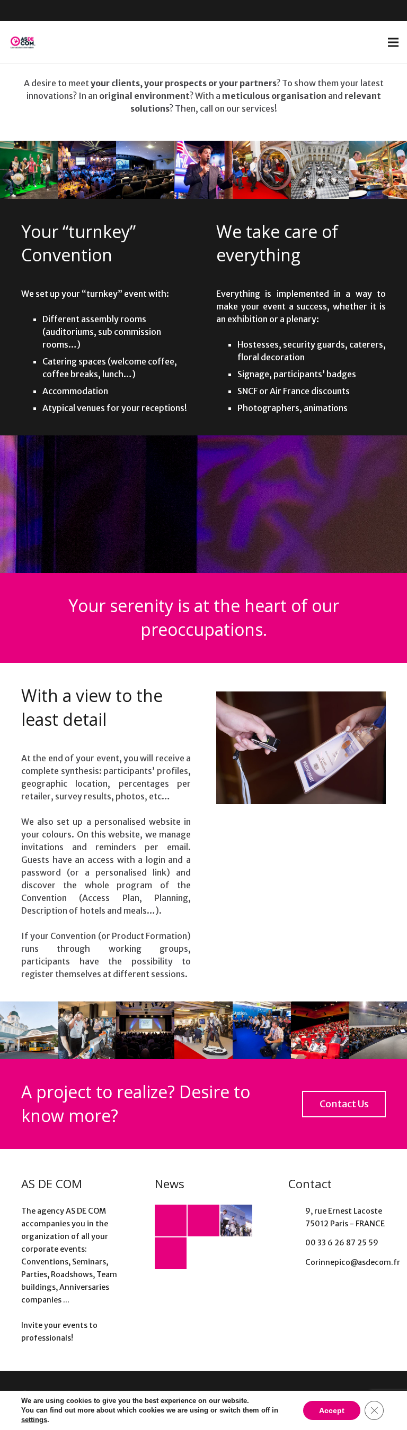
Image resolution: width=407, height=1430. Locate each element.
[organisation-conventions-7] (29, 1030)
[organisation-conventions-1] (262, 1030)
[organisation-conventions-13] (262, 170)
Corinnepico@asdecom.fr (352, 1262)
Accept (331, 1410)
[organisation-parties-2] (29, 170)
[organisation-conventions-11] (378, 170)
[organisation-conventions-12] (320, 170)
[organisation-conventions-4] (203, 1030)
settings (34, 1420)
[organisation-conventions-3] (378, 1030)
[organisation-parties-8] (203, 170)
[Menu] (393, 42)
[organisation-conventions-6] (320, 1030)
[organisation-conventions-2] (145, 1030)
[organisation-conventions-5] (87, 1030)
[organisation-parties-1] (87, 170)
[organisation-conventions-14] (145, 170)
